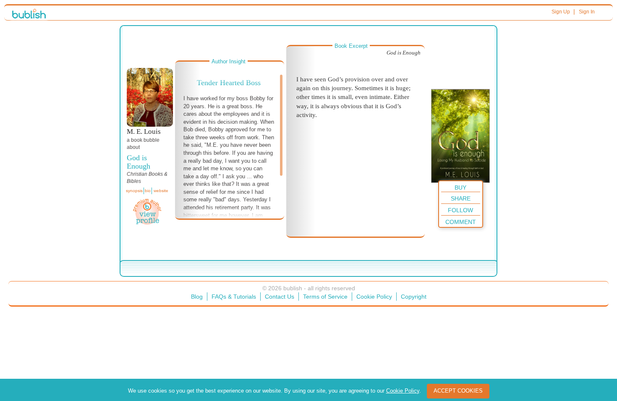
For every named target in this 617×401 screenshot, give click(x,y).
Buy (460, 187)
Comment (460, 222)
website (161, 190)
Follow (460, 210)
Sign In (587, 12)
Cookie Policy (374, 296)
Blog (197, 296)
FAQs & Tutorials (234, 296)
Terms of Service (325, 296)
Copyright (413, 296)
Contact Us (279, 296)
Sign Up (561, 12)
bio (148, 190)
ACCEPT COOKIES (458, 391)
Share (461, 198)
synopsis (134, 190)
